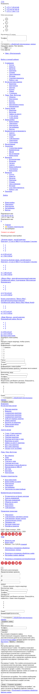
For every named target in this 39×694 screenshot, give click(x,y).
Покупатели (13, 86)
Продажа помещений (12, 500)
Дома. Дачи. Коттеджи (13, 95)
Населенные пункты (16, 104)
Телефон (4, 38)
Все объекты (9, 455)
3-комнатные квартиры (13, 417)
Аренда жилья (10, 108)
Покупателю (13, 125)
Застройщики (14, 127)
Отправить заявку (7, 402)
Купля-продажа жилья (9, 406)
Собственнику (14, 138)
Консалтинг (13, 170)
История (12, 76)
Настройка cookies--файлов (14, 555)
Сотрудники (13, 142)
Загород (12, 163)
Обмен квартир (10, 420)
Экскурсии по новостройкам (15, 489)
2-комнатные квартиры (13, 415)
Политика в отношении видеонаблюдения (20, 559)
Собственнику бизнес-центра (15, 518)
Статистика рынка (15, 148)
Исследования (14, 153)
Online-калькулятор (12, 424)
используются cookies (8, 640)
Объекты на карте (11, 502)
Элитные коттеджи (12, 463)
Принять (12, 642)
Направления (14, 106)
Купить (11, 89)
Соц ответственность (16, 187)
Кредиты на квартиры (13, 422)
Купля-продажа (14, 159)
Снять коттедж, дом (12, 435)
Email (3, 395)
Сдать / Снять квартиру (13, 433)
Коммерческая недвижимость (15, 131)
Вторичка (12, 161)
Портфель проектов (12, 526)
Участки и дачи (10, 461)
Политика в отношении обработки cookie (19, 553)
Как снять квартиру (12, 446)
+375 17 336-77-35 (12, 11)
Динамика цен (10, 522)
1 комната (6, 347)
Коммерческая (14, 150)
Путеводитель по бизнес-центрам (17, 496)
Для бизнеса (13, 169)
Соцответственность (16, 78)
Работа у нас (13, 80)
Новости (12, 67)
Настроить (4, 642)
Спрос (11, 136)
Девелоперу (13, 123)
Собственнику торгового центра (16, 516)
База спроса (9, 504)
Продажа (12, 135)
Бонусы (12, 129)
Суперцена (13, 93)
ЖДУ (6, 48)
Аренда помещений (12, 498)
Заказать (4, 630)
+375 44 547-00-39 (12, 9)
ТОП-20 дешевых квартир (14, 419)
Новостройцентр (15, 167)
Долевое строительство (9, 476)
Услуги (11, 65)
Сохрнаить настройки (14, 684)
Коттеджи (12, 112)
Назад (4, 684)
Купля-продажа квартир (13, 82)
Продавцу (8, 471)
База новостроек (11, 480)
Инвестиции (13, 155)
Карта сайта (9, 542)
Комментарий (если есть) (10, 613)
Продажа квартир (11, 409)
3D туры (8, 469)
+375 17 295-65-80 (12, 7)
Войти (5, 195)
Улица (3, 362)
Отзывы (12, 72)
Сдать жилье (13, 116)
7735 (2, 2)
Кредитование (10, 144)
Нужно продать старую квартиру (15, 586)
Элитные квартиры (12, 437)
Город (3, 360)
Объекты (12, 97)
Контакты (8, 157)
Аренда (11, 133)
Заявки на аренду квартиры (15, 443)
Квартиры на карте (12, 441)
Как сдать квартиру (12, 445)
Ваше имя (4, 374)
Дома (7, 457)
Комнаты (8, 411)
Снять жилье (13, 118)
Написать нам (10, 540)
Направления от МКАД (13, 467)
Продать (12, 87)
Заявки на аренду (15, 114)
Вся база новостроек (8, 335)
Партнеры (12, 70)
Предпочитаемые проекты (10, 572)
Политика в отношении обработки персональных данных (17, 549)
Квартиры (12, 84)
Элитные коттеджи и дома (14, 439)
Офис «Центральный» (13, 53)
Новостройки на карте (13, 481)
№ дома (3, 364)
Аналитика (9, 146)
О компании (9, 63)
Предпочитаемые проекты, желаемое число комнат (19, 368)
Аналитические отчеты (13, 520)
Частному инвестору (12, 524)
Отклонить (20, 642)
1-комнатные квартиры (13, 413)
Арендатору (13, 140)
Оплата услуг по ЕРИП (13, 448)
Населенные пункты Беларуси (16, 465)
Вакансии (8, 172)
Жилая (11, 152)
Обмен (11, 91)
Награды (12, 69)
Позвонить (5, 404)
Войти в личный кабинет (10, 59)
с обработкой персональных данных (23, 44)
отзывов (23, 544)
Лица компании (14, 74)
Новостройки (10, 120)
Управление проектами (9, 511)
